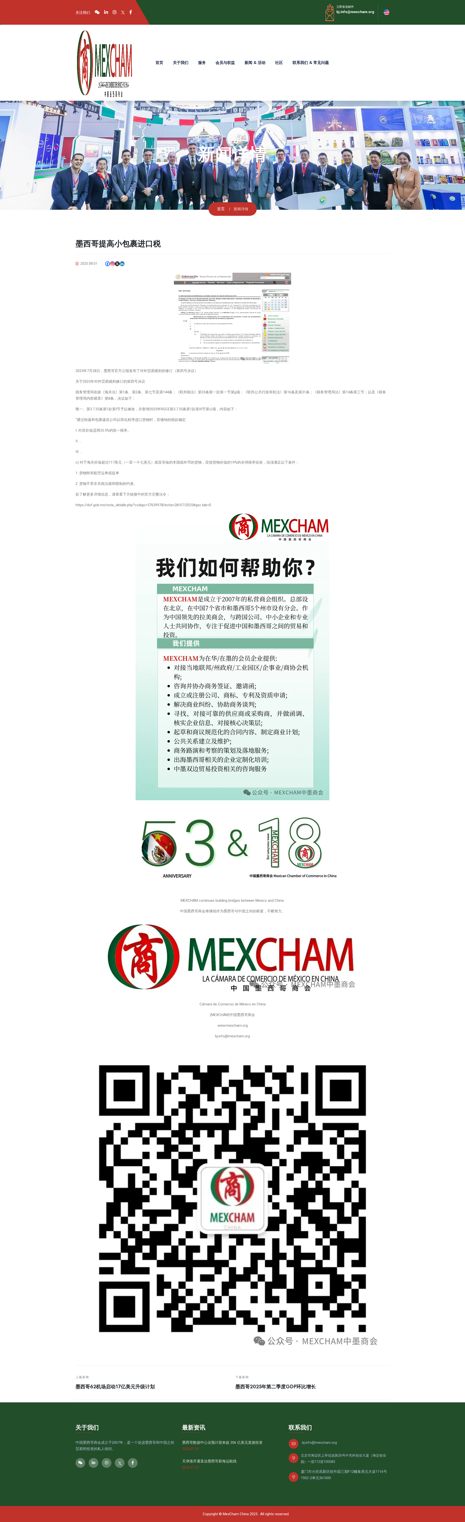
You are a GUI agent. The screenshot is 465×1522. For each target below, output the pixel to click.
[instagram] (114, 12)
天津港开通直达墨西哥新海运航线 (209, 1461)
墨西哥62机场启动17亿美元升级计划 (115, 1386)
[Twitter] (123, 12)
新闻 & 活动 (255, 62)
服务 (202, 62)
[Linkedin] (122, 263)
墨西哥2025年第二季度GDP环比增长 (275, 1386)
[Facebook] (130, 12)
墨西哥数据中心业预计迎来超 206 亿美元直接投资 (222, 1442)
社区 (279, 62)
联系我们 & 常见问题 (311, 62)
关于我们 (180, 62)
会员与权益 (225, 62)
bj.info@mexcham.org (355, 12)
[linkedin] (106, 12)
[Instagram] (112, 263)
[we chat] (97, 12)
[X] (117, 263)
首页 (159, 62)
